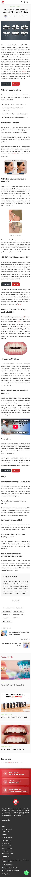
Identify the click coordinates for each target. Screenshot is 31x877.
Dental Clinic (19, 608)
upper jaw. (20, 321)
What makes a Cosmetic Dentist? (12, 749)
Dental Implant (6, 611)
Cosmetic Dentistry (15, 6)
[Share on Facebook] (12, 601)
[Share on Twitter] (15, 601)
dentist (24, 71)
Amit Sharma (11, 16)
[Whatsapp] (26, 872)
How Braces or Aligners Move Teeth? (14, 717)
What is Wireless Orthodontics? (12, 685)
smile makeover (6, 621)
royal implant (6, 618)
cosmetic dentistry (22, 317)
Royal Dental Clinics (18, 614)
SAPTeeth (15, 618)
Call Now (15, 84)
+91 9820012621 (8, 864)
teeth (19, 304)
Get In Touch (6, 84)
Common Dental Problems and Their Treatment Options (19, 633)
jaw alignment (6, 614)
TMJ (14, 154)
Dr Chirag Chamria (18, 611)
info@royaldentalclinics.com (11, 868)
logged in (10, 762)
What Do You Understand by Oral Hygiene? (11, 644)
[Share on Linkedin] (18, 601)
